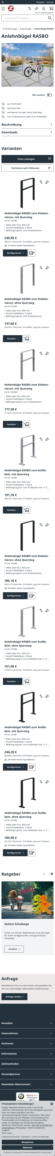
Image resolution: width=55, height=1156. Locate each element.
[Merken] (36, 8)
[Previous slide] (3, 29)
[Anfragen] (31, 252)
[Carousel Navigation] (48, 874)
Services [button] (50, 2)
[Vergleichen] (29, 8)
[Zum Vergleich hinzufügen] (41, 182)
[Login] (43, 8)
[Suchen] (49, 18)
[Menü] (3, 8)
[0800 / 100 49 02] (2, 2)
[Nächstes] (51, 874)
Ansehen (13, 949)
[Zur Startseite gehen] (17, 8)
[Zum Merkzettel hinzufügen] (47, 182)
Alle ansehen (39, 95)
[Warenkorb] (50, 8)
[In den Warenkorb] (26, 338)
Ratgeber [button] (41, 2)
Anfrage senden (13, 996)
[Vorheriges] (44, 874)
